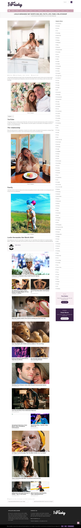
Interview (58, 172)
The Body (58, 262)
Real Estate (59, 229)
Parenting (57, 10)
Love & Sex (59, 184)
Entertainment (51, 10)
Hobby (58, 156)
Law (57, 175)
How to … (58, 165)
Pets (57, 222)
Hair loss (58, 144)
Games (58, 120)
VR (57, 286)
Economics (59, 92)
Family (58, 101)
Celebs (26, 10)
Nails (58, 210)
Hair (57, 137)
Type (58, 276)
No (65, 526)
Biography (20, 75)
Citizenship (59, 66)
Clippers (58, 68)
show (12, 116)
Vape (58, 279)
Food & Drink (59, 111)
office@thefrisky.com (36, 518)
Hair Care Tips (59, 139)
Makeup (58, 189)
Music (58, 208)
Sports (58, 248)
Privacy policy (70, 526)
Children (58, 63)
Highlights (58, 151)
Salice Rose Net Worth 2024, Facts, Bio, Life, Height (43, 501)
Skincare (58, 246)
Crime (58, 80)
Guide (58, 132)
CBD (58, 59)
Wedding (58, 288)
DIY (57, 89)
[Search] (71, 2)
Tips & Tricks (59, 267)
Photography (59, 224)
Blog (57, 44)
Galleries (58, 115)
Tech (58, 257)
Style (46, 10)
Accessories (59, 23)
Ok (62, 526)
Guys (58, 134)
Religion (58, 236)
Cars (58, 54)
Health (21, 10)
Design (58, 87)
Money (58, 198)
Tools (58, 269)
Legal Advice (59, 177)
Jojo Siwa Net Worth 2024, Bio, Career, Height (17, 501)
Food (58, 108)
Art (57, 30)
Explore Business (65, 318)
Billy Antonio (10, 75)
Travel (67, 10)
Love (35, 10)
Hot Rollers (59, 163)
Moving (58, 205)
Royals (63, 10)
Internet (58, 170)
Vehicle (58, 281)
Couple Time (59, 75)
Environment (59, 99)
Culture (58, 85)
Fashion (58, 104)
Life (57, 179)
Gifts (58, 125)
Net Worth (27, 75)
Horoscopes (59, 160)
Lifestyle (58, 182)
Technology (59, 260)
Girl (57, 127)
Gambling (58, 118)
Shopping (58, 243)
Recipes (58, 231)
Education (58, 94)
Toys (58, 272)
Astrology (58, 33)
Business (58, 47)
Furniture (58, 113)
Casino (58, 56)
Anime (58, 28)
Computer (58, 73)
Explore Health (64, 302)
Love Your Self (59, 186)
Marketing (58, 191)
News (17, 10)
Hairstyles (58, 146)
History (58, 153)
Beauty (58, 37)
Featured (58, 106)
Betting (58, 40)
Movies (31, 10)
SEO (58, 241)
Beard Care (59, 35)
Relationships (40, 10)
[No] (79, 526)
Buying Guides (59, 49)
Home (13, 10)
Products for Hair (60, 227)
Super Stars (59, 255)
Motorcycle (59, 201)
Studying (58, 250)
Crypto (58, 82)
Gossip (58, 130)
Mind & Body (59, 196)
